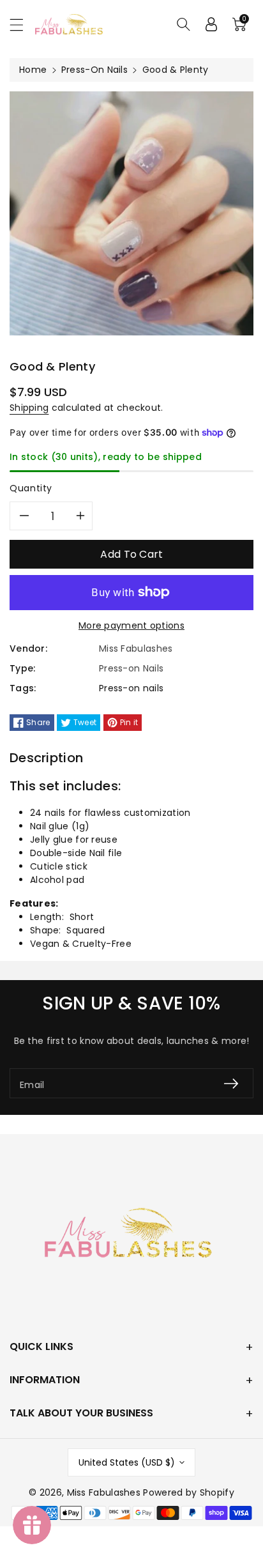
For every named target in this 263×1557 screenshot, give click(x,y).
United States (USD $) (127, 1462)
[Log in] (211, 24)
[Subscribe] (231, 1083)
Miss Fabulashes (104, 1492)
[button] (22, 25)
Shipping (29, 407)
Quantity (31, 488)
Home (33, 69)
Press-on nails (131, 688)
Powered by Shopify (188, 1492)
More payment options (131, 625)
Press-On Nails (94, 69)
